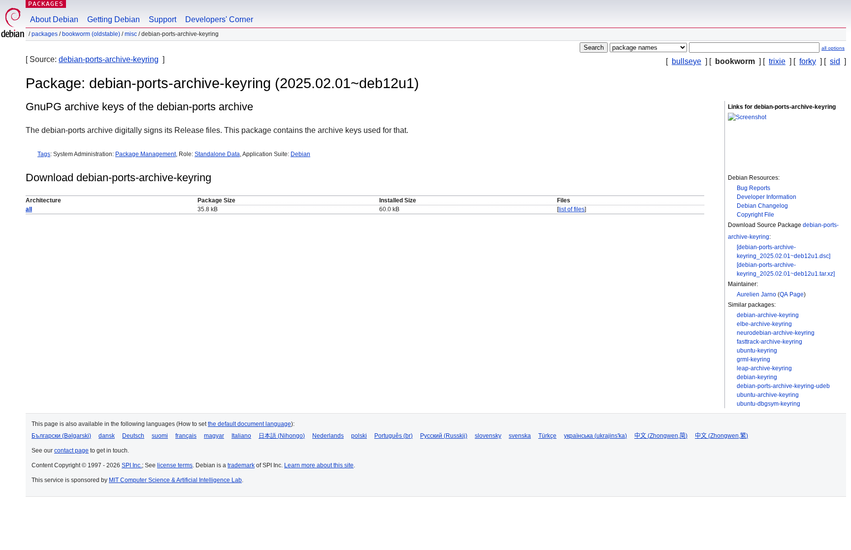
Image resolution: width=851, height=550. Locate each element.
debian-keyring (757, 377)
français (185, 435)
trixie (777, 61)
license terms (175, 465)
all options (833, 48)
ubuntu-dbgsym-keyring (768, 403)
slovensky (488, 435)
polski (359, 435)
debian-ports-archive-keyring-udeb (783, 386)
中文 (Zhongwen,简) (660, 435)
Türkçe (547, 435)
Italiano (241, 435)
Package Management (145, 154)
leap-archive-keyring (764, 368)
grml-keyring (753, 359)
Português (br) (393, 435)
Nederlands (328, 435)
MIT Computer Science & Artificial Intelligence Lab (175, 480)
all (29, 209)
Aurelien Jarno (756, 294)
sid (835, 61)
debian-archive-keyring (768, 315)
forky (807, 61)
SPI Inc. (132, 465)
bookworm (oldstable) (91, 34)
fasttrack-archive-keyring (769, 341)
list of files (571, 209)
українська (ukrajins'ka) (595, 435)
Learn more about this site (319, 465)
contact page (71, 450)
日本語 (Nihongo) (282, 435)
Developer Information (766, 197)
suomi (160, 435)
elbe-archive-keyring (764, 324)
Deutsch (133, 435)
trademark (241, 465)
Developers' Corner (219, 19)
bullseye (686, 61)
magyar (214, 435)
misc (131, 34)
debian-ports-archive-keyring (109, 59)
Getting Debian (113, 19)
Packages (46, 3)
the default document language (249, 424)
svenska (520, 435)
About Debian (54, 19)
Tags (43, 154)
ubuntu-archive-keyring (768, 394)
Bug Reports (753, 188)
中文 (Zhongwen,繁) (721, 435)
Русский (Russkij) (443, 435)
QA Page (792, 294)
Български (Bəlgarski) (61, 435)
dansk (106, 435)
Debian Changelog (762, 205)
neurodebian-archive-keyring (776, 332)
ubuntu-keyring (757, 350)
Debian (300, 154)
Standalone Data (217, 154)
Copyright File (755, 214)
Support (162, 19)
